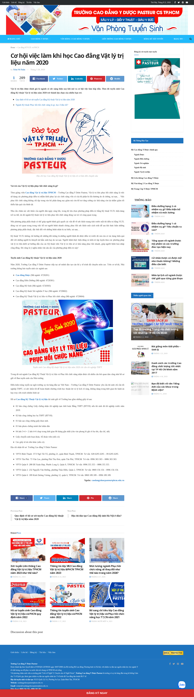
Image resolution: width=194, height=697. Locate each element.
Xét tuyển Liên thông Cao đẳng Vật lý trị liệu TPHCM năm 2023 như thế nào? (26, 569)
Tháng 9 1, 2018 (160, 394)
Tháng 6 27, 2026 (98, 577)
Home (13, 47)
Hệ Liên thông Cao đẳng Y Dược (145, 178)
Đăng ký (21, 2)
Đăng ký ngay (97, 693)
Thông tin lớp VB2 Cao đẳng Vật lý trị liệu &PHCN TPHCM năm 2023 (66, 569)
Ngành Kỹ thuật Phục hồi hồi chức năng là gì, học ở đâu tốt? (42, 105)
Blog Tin (178, 39)
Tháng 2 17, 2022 (58, 621)
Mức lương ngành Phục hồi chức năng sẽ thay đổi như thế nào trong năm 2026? (105, 569)
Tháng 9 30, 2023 (19, 621)
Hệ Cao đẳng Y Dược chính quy (144, 150)
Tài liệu (29, 2)
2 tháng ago (159, 216)
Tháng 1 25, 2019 (160, 353)
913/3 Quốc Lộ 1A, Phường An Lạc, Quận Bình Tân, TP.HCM (57, 679)
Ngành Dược (139, 155)
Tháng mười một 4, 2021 (101, 621)
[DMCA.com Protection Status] (173, 653)
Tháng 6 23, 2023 (58, 577)
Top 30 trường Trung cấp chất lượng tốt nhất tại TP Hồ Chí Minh (155, 331)
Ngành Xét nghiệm (141, 163)
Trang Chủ (14, 39)
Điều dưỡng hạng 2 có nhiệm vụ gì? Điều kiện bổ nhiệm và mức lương (166, 209)
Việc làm (36, 2)
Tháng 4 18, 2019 (160, 376)
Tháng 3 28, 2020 (37, 69)
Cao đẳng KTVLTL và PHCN (28, 47)
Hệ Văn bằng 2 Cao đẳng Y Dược (145, 183)
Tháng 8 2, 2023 (19, 577)
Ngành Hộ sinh (140, 167)
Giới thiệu (5, 2)
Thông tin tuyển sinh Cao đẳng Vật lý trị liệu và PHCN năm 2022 (66, 614)
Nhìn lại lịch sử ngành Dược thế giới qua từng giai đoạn (167, 277)
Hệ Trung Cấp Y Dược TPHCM (144, 189)
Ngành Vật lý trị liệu (142, 172)
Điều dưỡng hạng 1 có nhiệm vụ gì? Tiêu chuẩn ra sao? (167, 226)
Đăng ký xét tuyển (153, 39)
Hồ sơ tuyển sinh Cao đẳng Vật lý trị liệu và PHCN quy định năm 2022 (26, 614)
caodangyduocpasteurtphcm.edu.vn (108, 480)
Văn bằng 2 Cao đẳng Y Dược (75, 39)
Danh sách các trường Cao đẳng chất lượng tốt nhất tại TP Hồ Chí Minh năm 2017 (166, 367)
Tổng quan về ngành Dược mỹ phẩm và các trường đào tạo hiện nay (166, 243)
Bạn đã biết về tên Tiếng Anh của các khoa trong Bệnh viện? (165, 386)
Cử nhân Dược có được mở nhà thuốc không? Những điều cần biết (167, 261)
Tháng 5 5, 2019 (141, 337)
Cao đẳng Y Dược (40, 39)
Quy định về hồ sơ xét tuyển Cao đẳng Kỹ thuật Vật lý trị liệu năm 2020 (45, 99)
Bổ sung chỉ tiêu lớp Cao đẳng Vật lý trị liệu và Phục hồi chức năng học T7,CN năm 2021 (106, 614)
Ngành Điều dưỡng (141, 159)
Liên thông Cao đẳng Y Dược (117, 39)
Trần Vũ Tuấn (19, 69)
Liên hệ (14, 2)
